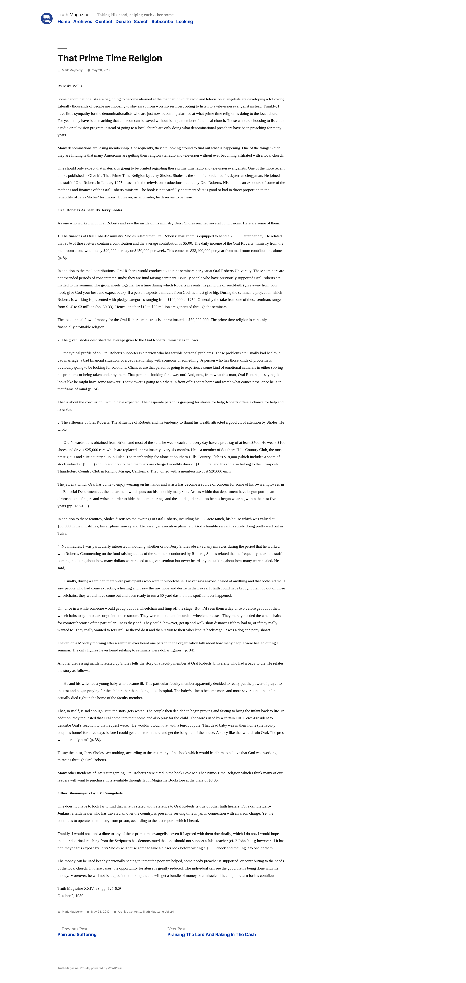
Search (141, 21)
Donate (123, 21)
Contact (103, 21)
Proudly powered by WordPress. (101, 968)
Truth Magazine (73, 14)
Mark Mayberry (72, 70)
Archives (82, 21)
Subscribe (162, 21)
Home (64, 21)
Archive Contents (129, 911)
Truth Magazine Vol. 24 (158, 911)
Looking (184, 21)
